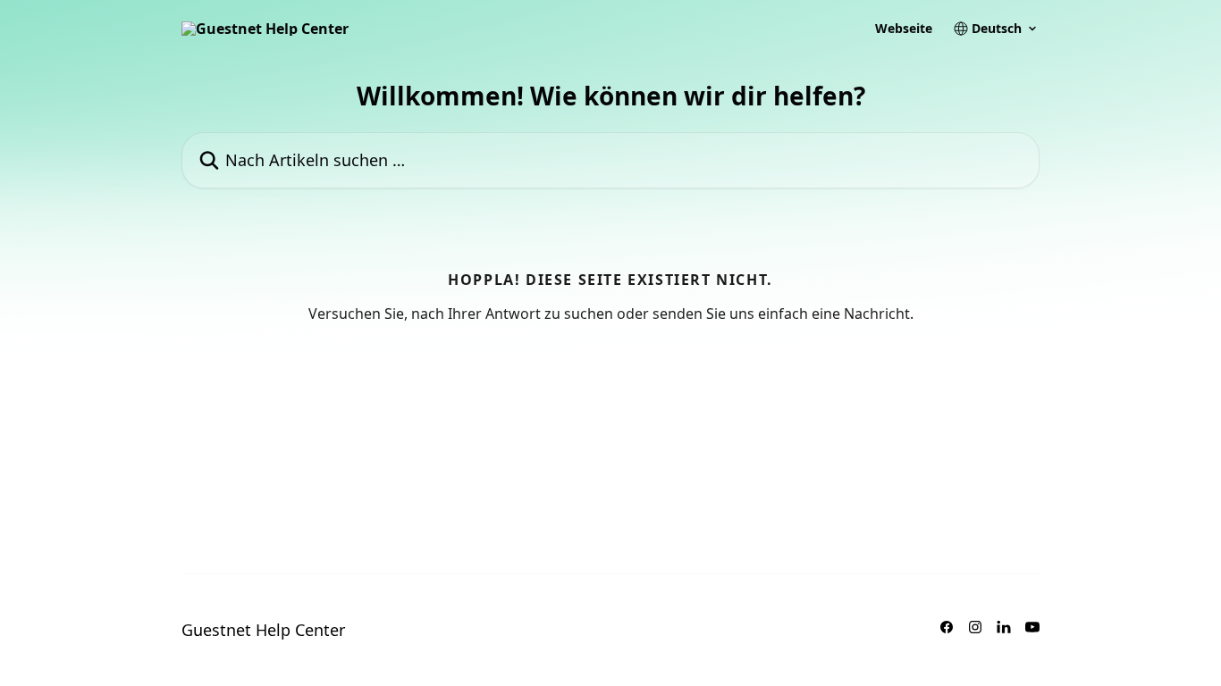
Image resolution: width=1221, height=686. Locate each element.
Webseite (903, 28)
